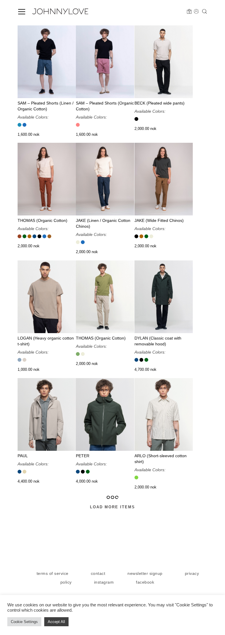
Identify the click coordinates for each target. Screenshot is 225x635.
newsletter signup (145, 573)
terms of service (53, 573)
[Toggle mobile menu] (22, 12)
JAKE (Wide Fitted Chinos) (159, 220)
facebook (145, 582)
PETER (82, 455)
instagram (104, 582)
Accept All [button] (56, 622)
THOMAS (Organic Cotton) (42, 220)
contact (98, 573)
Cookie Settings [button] (24, 622)
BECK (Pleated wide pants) (159, 103)
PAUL (23, 455)
